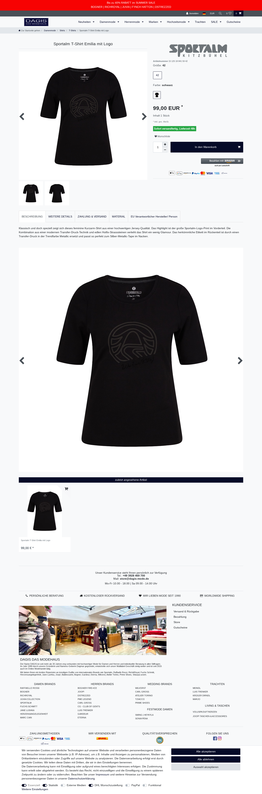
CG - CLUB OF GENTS (89, 706)
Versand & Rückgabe (186, 611)
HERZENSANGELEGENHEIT (34, 714)
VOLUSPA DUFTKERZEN (205, 712)
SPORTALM (25, 703)
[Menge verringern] (165, 150)
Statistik (53, 785)
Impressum (102, 774)
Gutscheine (234, 21)
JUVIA (125, 6)
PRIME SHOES (142, 703)
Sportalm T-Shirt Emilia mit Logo (35, 540)
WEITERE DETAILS (60, 216)
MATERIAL (118, 216)
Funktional (154, 785)
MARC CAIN (26, 717)
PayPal (135, 785)
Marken (154, 21)
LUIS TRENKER (85, 710)
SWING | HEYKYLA (144, 715)
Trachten (200, 21)
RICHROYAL (112, 6)
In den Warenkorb (206, 146)
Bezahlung (180, 616)
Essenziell (34, 785)
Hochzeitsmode (177, 21)
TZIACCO (140, 699)
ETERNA (82, 717)
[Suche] (220, 13)
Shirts (62, 30)
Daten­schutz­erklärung (81, 778)
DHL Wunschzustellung (109, 785)
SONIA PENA (141, 718)
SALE (214, 21)
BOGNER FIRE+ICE (87, 688)
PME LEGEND (84, 699)
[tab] (32, 216)
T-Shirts (72, 30)
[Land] (204, 13)
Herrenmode (132, 21)
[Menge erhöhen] (165, 144)
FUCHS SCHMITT (28, 706)
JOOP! (81, 692)
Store (177, 622)
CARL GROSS (84, 703)
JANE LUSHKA (27, 710)
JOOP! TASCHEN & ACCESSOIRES (210, 716)
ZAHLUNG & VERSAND (92, 216)
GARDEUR (83, 714)
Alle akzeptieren (206, 751)
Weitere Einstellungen (35, 789)
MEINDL (197, 688)
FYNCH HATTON (142, 6)
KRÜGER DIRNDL (201, 695)
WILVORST (140, 688)
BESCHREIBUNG (32, 216)
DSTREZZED (163, 6)
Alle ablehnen (206, 759)
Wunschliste (163, 136)
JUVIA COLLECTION (30, 699)
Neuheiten (84, 21)
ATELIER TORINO (144, 695)
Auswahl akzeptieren (205, 767)
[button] (222, 162)
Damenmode (108, 21)
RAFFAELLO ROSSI (29, 688)
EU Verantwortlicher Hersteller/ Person (154, 216)
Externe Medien (76, 785)
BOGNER (96, 6)
